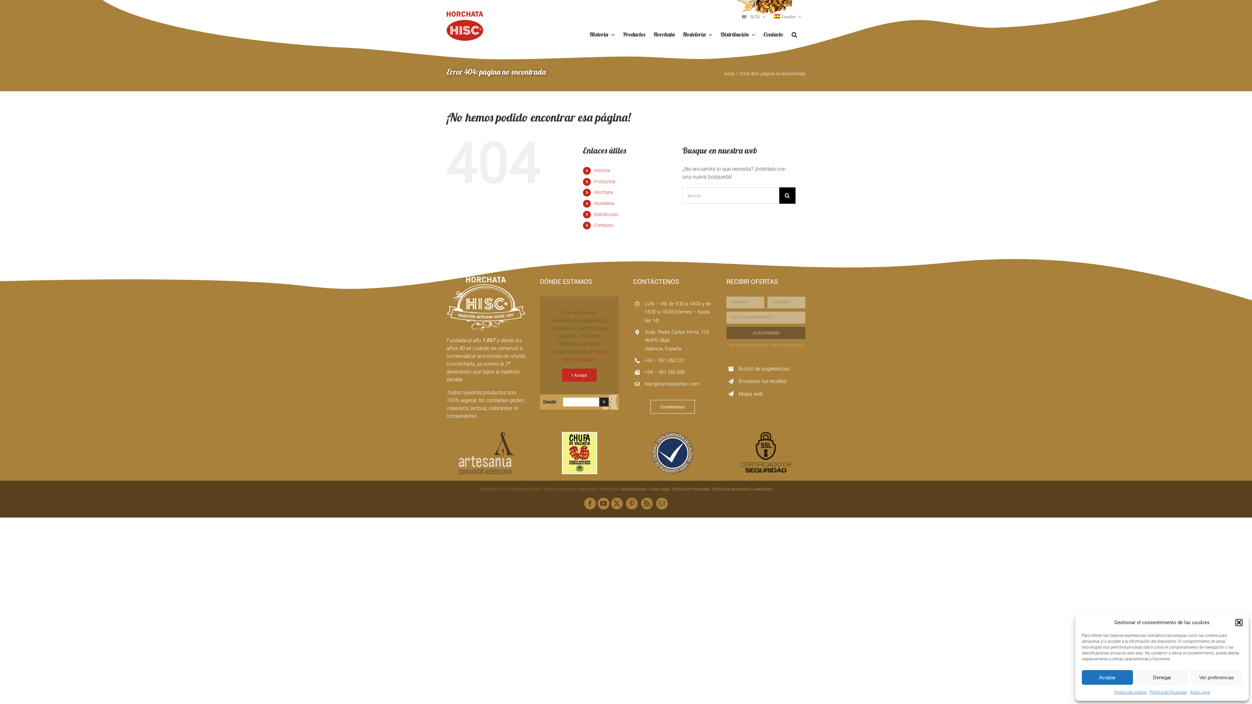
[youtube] (603, 503)
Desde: (550, 401)
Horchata (603, 192)
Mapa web (751, 394)
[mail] (662, 503)
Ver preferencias (1216, 677)
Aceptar (1107, 677)
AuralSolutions (634, 489)
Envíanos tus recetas (762, 381)
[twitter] (617, 503)
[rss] (647, 503)
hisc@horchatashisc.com (672, 384)
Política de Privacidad (1168, 692)
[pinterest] (632, 503)
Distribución (606, 214)
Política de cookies (1130, 692)
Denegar (1162, 677)
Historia (602, 170)
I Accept (579, 375)
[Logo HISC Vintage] (486, 279)
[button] (1239, 622)
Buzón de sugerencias (764, 369)
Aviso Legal (1200, 692)
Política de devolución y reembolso (742, 489)
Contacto (603, 225)
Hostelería (604, 203)
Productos (604, 181)
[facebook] (590, 503)
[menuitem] (787, 17)
